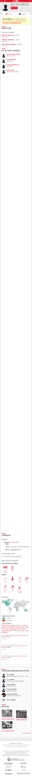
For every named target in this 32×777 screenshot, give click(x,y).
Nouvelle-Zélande (6, 630)
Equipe (14, 751)
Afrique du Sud (5, 625)
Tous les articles (13, 752)
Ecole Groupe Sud (8, 35)
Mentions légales (6, 755)
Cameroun (25, 625)
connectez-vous (19, 21)
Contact (7, 752)
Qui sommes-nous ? (7, 751)
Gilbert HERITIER (11, 59)
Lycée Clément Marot (9, 44)
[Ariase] (8, 773)
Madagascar (13, 629)
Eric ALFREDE (5, 635)
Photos (23, 14)
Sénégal (21, 630)
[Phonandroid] (23, 773)
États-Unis (17, 627)
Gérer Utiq (26, 754)
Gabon (27, 627)
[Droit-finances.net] (23, 767)
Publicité (27, 751)
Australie (12, 625)
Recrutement (23, 752)
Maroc (18, 629)
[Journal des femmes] (8, 763)
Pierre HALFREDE (12, 689)
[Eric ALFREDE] (5, 7)
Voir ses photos (26, 733)
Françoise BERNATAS (13, 65)
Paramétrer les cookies (18, 754)
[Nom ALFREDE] (4, 700)
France (22, 627)
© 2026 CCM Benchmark (23, 755)
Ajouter (15, 8)
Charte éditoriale (20, 751)
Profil (10, 14)
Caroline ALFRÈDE (12, 694)
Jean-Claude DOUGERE (13, 54)
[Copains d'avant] (8, 770)
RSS (18, 752)
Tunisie (26, 630)
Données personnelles (8, 754)
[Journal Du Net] (8, 767)
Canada (4, 627)
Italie (7, 629)
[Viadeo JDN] (23, 770)
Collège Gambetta (8, 40)
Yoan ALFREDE (11, 684)
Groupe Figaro (14, 755)
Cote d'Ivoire (10, 627)
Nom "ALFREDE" (11, 700)
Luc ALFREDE (10, 679)
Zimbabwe (4, 632)
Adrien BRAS (10, 70)
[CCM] (23, 763)
